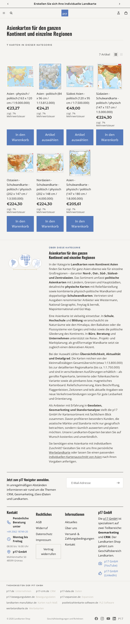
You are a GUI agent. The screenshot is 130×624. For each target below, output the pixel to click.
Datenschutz (44, 534)
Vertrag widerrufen (48, 551)
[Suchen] (11, 13)
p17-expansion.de (76, 596)
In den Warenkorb (20, 137)
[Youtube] (108, 619)
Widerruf (42, 528)
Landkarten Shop (22, 618)
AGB (39, 522)
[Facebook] (96, 619)
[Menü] (4, 13)
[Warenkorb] (126, 13)
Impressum (43, 540)
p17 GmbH (110, 518)
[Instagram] (102, 619)
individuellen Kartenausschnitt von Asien (75, 457)
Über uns (71, 528)
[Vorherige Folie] (8, 4)
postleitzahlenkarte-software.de (88, 602)
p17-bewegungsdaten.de (31, 596)
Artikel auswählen (50, 137)
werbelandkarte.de (25, 608)
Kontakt (70, 544)
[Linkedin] (114, 619)
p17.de (18, 591)
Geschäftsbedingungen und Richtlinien (65, 618)
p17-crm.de (46, 591)
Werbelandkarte (59, 452)
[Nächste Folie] (119, 4)
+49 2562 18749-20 (17, 531)
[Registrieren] (118, 482)
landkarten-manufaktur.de (31, 602)
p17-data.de (71, 591)
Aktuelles (71, 522)
